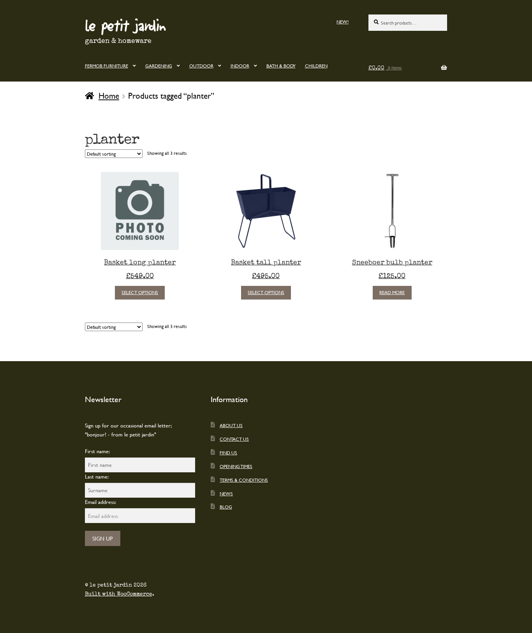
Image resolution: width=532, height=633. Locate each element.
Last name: (97, 476)
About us (231, 425)
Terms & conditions (244, 479)
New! (342, 21)
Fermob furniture (106, 65)
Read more (392, 292)
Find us (228, 452)
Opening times (236, 466)
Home (109, 95)
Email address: (100, 502)
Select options (140, 292)
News (226, 493)
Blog (226, 506)
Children (316, 65)
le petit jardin (125, 25)
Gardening (158, 65)
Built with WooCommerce (118, 594)
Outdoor (201, 65)
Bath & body (281, 65)
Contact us (234, 438)
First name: (97, 451)
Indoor (240, 65)
